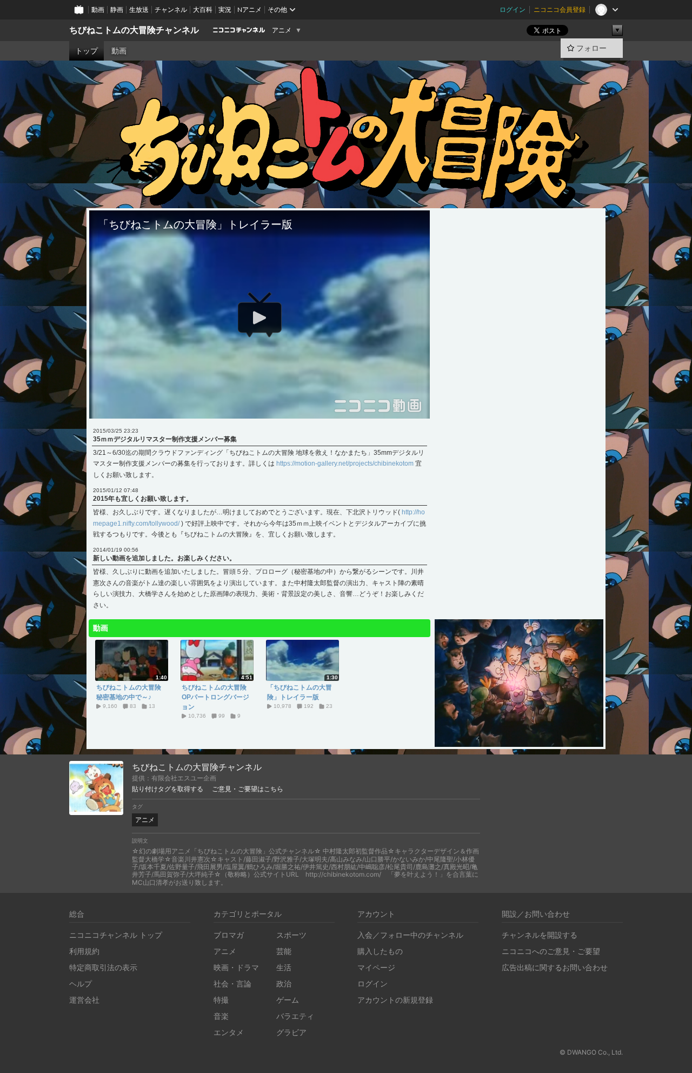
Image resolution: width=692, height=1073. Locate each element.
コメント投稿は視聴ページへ (259, 410)
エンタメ (229, 1032)
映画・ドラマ (236, 967)
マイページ (376, 967)
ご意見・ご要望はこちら (247, 789)
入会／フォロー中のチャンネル (410, 934)
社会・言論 (232, 983)
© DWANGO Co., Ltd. (591, 1052)
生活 (283, 967)
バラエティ (295, 1016)
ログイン (512, 9)
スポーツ (291, 934)
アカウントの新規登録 (395, 999)
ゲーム (287, 999)
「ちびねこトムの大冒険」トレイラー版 (299, 692)
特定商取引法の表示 (103, 967)
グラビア (291, 1032)
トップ (86, 51)
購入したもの (380, 951)
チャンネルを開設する (539, 934)
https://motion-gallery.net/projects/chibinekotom (345, 463)
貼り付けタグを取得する (167, 789)
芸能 (283, 951)
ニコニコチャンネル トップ (115, 934)
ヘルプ (80, 983)
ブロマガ (229, 934)
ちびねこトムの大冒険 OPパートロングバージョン (217, 697)
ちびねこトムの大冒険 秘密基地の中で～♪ (131, 692)
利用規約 (84, 951)
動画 (97, 9)
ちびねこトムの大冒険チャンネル (134, 30)
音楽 (221, 1016)
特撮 (221, 999)
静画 (116, 9)
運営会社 (84, 999)
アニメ (281, 30)
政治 (283, 983)
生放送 (139, 9)
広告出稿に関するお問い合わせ (555, 967)
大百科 (202, 9)
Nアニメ (249, 9)
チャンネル (171, 9)
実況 (224, 9)
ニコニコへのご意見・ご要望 (551, 951)
